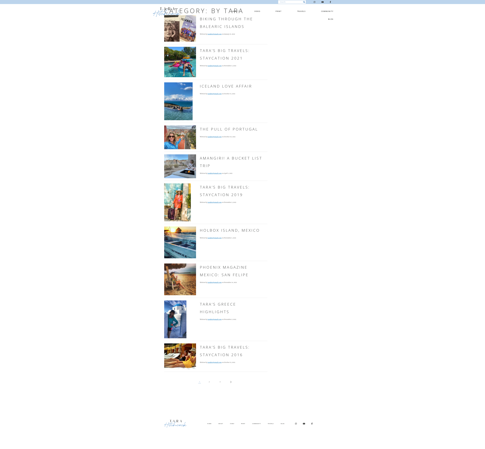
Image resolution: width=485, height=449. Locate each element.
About (235, 11)
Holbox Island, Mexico (230, 230)
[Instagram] (314, 2)
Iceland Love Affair (226, 86)
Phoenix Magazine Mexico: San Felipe (224, 271)
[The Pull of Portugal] (180, 137)
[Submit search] (304, 2)
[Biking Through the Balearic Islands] (180, 28)
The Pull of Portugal (229, 129)
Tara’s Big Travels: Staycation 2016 (225, 351)
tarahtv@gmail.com (215, 34)
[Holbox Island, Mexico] (180, 242)
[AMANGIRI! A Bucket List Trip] (180, 166)
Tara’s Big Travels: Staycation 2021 (225, 54)
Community (327, 11)
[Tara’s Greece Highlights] (175, 319)
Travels (301, 11)
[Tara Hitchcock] (166, 12)
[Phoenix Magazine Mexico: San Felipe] (180, 279)
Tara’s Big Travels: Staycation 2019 (225, 191)
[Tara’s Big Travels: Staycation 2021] (180, 62)
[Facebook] (330, 2)
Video (257, 11)
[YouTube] (322, 2)
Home (209, 423)
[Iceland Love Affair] (178, 101)
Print (279, 11)
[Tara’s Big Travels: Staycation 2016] (180, 356)
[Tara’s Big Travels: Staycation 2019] (177, 202)
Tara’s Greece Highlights (218, 308)
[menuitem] (235, 11)
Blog (330, 19)
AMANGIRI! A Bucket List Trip (231, 162)
